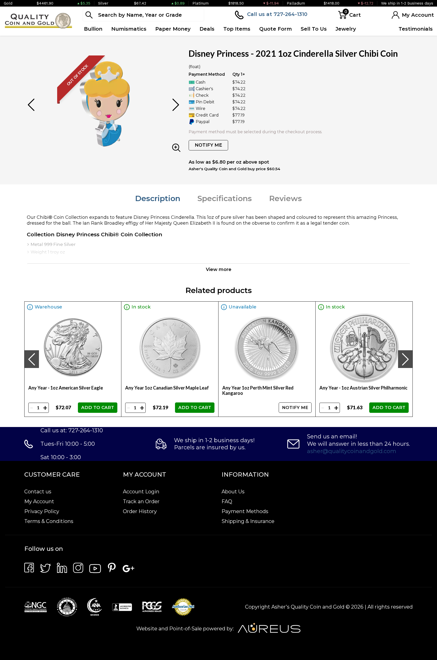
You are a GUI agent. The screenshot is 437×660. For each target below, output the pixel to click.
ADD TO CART (97, 407)
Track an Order (141, 501)
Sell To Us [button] (314, 29)
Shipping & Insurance (248, 521)
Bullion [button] (93, 29)
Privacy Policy (41, 511)
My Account (39, 501)
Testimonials (416, 29)
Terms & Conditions (48, 521)
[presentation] (31, 359)
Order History (140, 511)
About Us (233, 492)
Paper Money (173, 29)
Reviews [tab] (285, 198)
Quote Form (275, 29)
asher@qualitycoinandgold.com (351, 451)
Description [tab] (157, 198)
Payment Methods (245, 511)
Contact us (37, 492)
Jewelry (346, 29)
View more (218, 269)
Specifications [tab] (225, 198)
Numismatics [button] (128, 29)
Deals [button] (207, 29)
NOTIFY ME (208, 145)
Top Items (236, 29)
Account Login (141, 492)
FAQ (227, 501)
